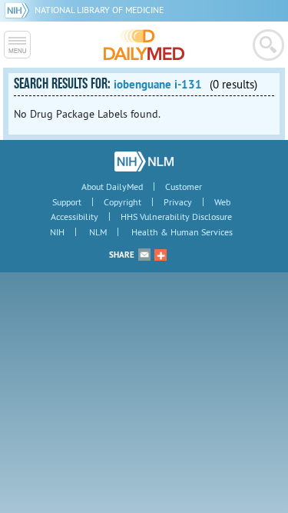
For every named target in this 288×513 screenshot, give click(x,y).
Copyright (122, 202)
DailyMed (144, 44)
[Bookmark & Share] (160, 254)
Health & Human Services (182, 232)
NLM (98, 232)
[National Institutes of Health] (20, 9)
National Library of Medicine (99, 9)
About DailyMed (112, 186)
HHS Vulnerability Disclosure (176, 216)
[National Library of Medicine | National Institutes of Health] (144, 162)
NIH (57, 232)
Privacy (178, 202)
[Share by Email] (144, 254)
